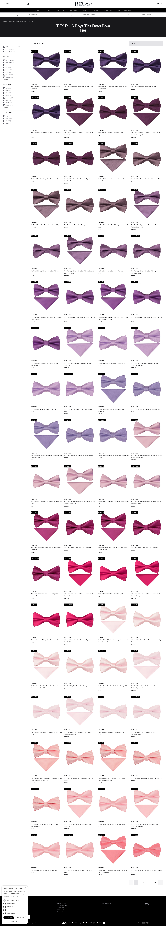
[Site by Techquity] (145, 923)
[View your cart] (161, 4)
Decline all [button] (20, 917)
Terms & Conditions (62, 912)
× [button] (25, 887)
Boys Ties (12, 21)
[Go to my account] (158, 4)
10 (155, 882)
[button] (14, 921)
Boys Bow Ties (21, 21)
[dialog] (15, 905)
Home (5, 21)
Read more (15, 896)
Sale (118, 10)
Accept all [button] (8, 917)
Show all (5, 79)
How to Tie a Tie (106, 903)
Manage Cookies (61, 903)
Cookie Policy (60, 907)
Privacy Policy (60, 910)
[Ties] (83, 4)
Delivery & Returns (62, 905)
